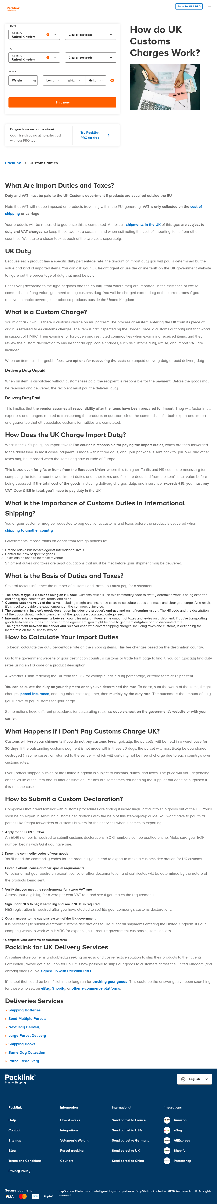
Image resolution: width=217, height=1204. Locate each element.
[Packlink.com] (13, 9)
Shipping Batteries (24, 1010)
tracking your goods (109, 981)
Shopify (58, 988)
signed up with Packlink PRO (65, 971)
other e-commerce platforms (96, 988)
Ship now (63, 102)
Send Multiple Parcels (27, 1018)
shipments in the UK (143, 224)
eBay (45, 988)
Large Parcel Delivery (27, 1035)
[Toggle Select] (54, 34)
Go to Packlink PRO (189, 6)
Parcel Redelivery (23, 1061)
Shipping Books (22, 1044)
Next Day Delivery (24, 1027)
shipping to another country (29, 530)
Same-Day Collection (26, 1052)
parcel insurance (34, 694)
